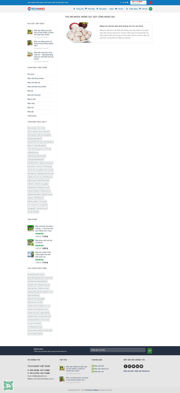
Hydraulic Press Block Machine (37, 281)
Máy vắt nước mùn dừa (35, 302)
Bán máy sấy (32, 128)
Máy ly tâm (32, 99)
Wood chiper (48, 330)
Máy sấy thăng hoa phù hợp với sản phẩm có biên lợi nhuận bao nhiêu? (44, 32)
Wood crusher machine (35, 334)
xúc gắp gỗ (31, 208)
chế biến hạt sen (33, 152)
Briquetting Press (33, 274)
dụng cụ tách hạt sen (46, 163)
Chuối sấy (47, 149)
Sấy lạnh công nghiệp (41, 184)
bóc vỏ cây (41, 128)
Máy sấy (31, 112)
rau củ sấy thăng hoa (46, 177)
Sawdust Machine (33, 320)
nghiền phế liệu (44, 313)
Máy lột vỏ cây (48, 292)
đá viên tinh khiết (33, 212)
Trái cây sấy (42, 201)
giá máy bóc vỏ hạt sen (35, 166)
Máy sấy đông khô (33, 295)
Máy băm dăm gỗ (44, 285)
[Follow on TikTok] (123, 2)
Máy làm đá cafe (44, 288)
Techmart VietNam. (92, 390)
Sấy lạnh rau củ (45, 191)
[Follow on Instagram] (129, 366)
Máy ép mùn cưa (45, 306)
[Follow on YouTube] (127, 2)
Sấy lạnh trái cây (47, 194)
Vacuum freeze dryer (34, 323)
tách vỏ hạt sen (33, 205)
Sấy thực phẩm (32, 201)
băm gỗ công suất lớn (34, 138)
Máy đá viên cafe (33, 313)
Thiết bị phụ (32, 116)
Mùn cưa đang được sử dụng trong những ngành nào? (43, 43)
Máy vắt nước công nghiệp (36, 299)
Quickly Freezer (32, 316)
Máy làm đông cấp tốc (35, 292)
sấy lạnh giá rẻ (32, 187)
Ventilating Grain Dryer (35, 327)
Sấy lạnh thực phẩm (34, 194)
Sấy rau (30, 198)
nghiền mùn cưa (33, 177)
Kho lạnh (31, 74)
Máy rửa (31, 107)
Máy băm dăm (32, 285)
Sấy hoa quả (32, 180)
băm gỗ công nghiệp (44, 135)
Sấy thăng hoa (38, 198)
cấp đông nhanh (33, 163)
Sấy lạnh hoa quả (44, 187)
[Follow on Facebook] (121, 2)
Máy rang (31, 103)
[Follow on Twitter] (133, 366)
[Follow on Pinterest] (141, 366)
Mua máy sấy (49, 170)
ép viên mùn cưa (42, 208)
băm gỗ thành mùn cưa (35, 142)
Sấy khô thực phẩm (43, 180)
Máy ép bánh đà (33, 306)
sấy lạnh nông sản (33, 191)
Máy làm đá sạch (34, 95)
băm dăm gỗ (32, 135)
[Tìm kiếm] (150, 9)
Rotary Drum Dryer (44, 316)
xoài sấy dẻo (43, 205)
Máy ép (30, 91)
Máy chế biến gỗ (34, 82)
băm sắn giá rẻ (48, 142)
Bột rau (30, 145)
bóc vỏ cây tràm (44, 131)
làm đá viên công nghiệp (35, 170)
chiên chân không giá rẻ (35, 149)
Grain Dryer (49, 278)
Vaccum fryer (45, 320)
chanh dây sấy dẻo (40, 145)
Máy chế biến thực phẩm (37, 87)
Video (111, 9)
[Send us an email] (125, 2)
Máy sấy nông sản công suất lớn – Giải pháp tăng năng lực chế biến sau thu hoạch (44, 55)
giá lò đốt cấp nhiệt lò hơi (36, 278)
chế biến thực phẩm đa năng (36, 156)
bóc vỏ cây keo (32, 131)
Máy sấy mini (32, 173)
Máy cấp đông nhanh (36, 78)
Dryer (42, 274)
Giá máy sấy (47, 166)
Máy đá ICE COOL (43, 309)
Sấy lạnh (30, 184)
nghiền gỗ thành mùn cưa (45, 173)
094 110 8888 (137, 2)
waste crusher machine (35, 330)
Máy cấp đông (32, 288)
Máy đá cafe (32, 309)
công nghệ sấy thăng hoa (35, 159)
